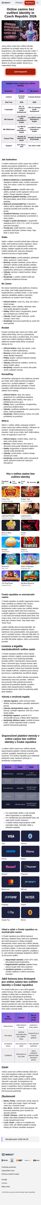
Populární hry (5, 482)
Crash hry (23, 482)
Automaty (33, 482)
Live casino (14, 482)
